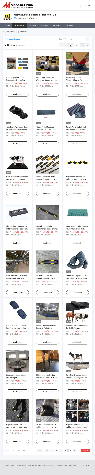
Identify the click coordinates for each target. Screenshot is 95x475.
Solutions (44, 25)
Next (84, 450)
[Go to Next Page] (87, 45)
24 (13, 451)
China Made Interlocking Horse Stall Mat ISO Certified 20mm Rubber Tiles (47, 377)
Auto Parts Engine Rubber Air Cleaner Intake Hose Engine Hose (77, 278)
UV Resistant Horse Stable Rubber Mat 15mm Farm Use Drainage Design (47, 427)
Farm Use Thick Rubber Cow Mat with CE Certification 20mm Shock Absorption (17, 179)
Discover (56, 25)
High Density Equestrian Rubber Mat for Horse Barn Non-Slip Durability (76, 427)
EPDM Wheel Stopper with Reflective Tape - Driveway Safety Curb (76, 179)
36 (19, 450)
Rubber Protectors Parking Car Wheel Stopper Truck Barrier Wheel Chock (46, 179)
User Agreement (61, 465)
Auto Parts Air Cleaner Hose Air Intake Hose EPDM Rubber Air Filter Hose (17, 129)
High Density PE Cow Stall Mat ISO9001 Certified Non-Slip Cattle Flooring (16, 427)
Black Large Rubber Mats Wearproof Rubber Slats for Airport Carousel (46, 80)
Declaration (73, 465)
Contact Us (69, 25)
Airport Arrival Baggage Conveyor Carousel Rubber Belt (46, 129)
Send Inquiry (18, 94)
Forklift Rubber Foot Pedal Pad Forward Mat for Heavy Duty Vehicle (16, 328)
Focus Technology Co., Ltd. (31, 465)
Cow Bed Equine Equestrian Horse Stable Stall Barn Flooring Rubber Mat (16, 278)
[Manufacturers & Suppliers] (18, 5)
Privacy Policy (84, 465)
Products (20, 25)
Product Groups (13, 39)
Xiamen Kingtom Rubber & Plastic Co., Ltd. (35, 14)
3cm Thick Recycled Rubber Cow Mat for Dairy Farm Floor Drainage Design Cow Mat (77, 377)
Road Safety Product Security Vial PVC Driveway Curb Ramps (77, 229)
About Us (32, 25)
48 (24, 450)
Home (7, 25)
